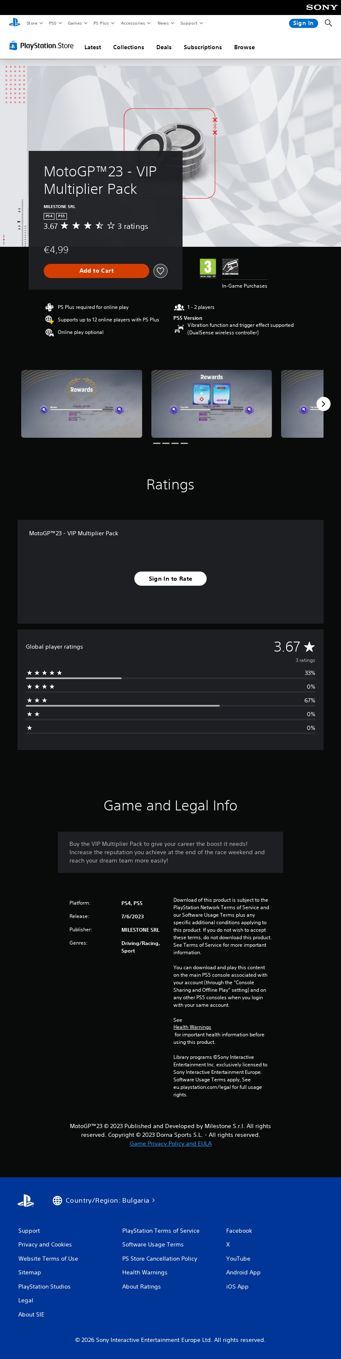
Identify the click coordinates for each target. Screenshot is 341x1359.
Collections (128, 47)
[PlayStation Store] (43, 45)
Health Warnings (192, 1027)
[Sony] (322, 13)
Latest (92, 47)
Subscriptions (203, 47)
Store (31, 23)
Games (74, 23)
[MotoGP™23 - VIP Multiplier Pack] (81, 404)
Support (188, 23)
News (163, 23)
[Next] (323, 404)
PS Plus (101, 23)
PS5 (53, 23)
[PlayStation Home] (14, 23)
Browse (244, 47)
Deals (164, 47)
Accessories (133, 23)
